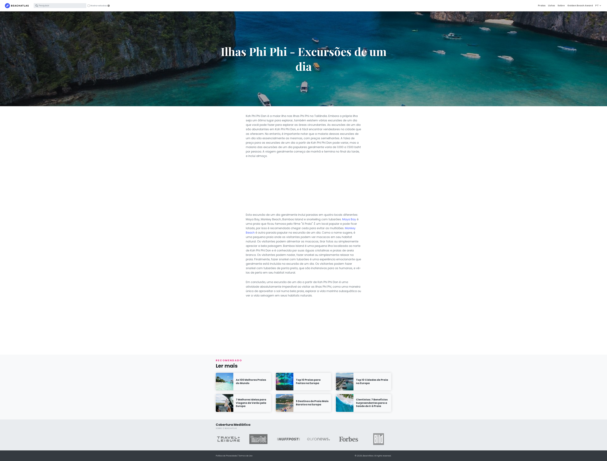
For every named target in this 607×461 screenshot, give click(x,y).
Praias (542, 5)
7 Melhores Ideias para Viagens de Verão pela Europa (251, 403)
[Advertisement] (303, 185)
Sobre (561, 5)
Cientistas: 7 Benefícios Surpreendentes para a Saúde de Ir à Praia (372, 403)
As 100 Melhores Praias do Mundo (251, 381)
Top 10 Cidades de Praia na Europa (372, 381)
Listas (551, 5)
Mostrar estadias (98, 6)
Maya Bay (349, 219)
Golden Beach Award (580, 5)
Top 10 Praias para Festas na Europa (308, 381)
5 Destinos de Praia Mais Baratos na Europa (312, 402)
